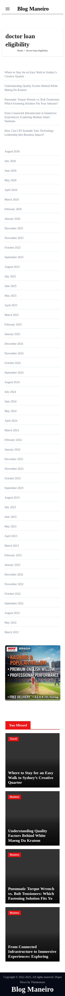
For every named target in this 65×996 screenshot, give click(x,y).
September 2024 (14, 372)
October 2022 (13, 593)
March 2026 (12, 199)
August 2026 (12, 151)
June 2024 (11, 401)
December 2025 (14, 228)
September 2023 (14, 487)
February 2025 (13, 324)
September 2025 (14, 257)
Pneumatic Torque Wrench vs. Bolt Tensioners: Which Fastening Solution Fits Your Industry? (32, 895)
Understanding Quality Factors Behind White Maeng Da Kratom (27, 836)
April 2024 (11, 420)
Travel (13, 738)
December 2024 (14, 343)
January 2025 (12, 334)
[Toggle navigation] (8, 9)
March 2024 (12, 430)
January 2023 (12, 564)
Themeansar (38, 982)
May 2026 (11, 180)
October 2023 (13, 478)
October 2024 (13, 362)
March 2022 (12, 632)
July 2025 (10, 276)
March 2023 (12, 545)
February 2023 (13, 555)
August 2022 (12, 612)
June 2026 (11, 170)
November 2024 (14, 353)
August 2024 (12, 382)
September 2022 (14, 603)
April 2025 (11, 305)
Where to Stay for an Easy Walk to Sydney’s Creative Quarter (30, 777)
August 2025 (12, 266)
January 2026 (12, 218)
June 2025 (11, 286)
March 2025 (12, 314)
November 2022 (14, 584)
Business (14, 797)
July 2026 (10, 161)
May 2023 (11, 526)
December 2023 (14, 459)
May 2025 (11, 295)
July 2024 (10, 391)
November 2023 (14, 468)
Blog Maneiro (33, 9)
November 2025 (14, 237)
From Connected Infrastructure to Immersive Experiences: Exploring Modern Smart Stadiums (31, 117)
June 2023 (11, 516)
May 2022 (11, 622)
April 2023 (11, 536)
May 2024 (11, 411)
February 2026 (13, 209)
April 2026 (11, 189)
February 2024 (13, 439)
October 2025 (13, 247)
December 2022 (14, 574)
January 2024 (12, 449)
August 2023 (12, 497)
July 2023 (10, 507)
